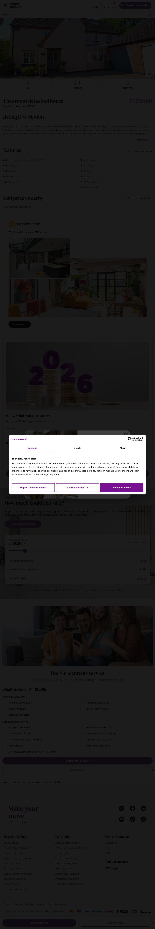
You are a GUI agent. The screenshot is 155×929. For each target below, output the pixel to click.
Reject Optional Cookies (33, 487)
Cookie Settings (75, 487)
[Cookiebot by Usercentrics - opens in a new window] (130, 439)
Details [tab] (77, 448)
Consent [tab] (32, 448)
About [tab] (123, 448)
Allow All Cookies (121, 487)
